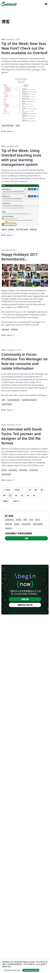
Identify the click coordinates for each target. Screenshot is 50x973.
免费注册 (25, 599)
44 (28, 495)
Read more (8, 131)
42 (16, 495)
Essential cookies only (12, 970)
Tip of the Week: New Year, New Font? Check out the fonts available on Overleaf (24, 48)
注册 (26, 538)
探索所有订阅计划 (25, 605)
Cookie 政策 (39, 964)
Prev (17, 490)
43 (22, 495)
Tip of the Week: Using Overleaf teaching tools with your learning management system (21, 157)
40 (4, 495)
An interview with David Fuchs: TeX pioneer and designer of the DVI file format (21, 436)
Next (6, 501)
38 (36, 490)
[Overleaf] (9, 4)
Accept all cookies (31, 970)
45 (34, 495)
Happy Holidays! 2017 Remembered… (19, 256)
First (6, 490)
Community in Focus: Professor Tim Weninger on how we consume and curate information (24, 361)
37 (30, 490)
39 (42, 490)
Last (16, 501)
